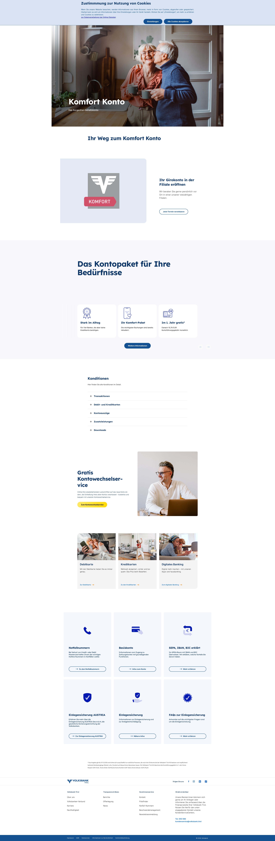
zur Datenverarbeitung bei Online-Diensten (98, 17)
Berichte (106, 797)
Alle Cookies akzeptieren (178, 21)
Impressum (70, 838)
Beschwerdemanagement (149, 810)
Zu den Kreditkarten (128, 585)
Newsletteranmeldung (148, 814)
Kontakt (142, 797)
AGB (77, 838)
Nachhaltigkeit (73, 810)
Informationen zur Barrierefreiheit (102, 838)
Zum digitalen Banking (170, 585)
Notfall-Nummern (146, 806)
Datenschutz (86, 838)
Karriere (70, 806)
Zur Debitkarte (85, 585)
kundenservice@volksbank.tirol (188, 821)
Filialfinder (143, 801)
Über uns (71, 797)
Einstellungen (153, 21)
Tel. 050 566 (180, 819)
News (105, 806)
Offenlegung (108, 801)
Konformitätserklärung (122, 838)
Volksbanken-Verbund (76, 801)
